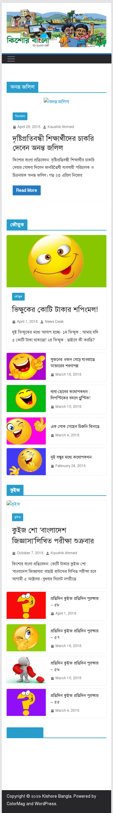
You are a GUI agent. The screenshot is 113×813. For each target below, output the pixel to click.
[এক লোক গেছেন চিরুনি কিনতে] (26, 431)
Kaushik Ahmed (61, 127)
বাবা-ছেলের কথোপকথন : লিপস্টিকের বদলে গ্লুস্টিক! (70, 395)
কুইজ (17, 517)
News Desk (54, 321)
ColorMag (16, 803)
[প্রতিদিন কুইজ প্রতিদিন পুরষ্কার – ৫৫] (26, 703)
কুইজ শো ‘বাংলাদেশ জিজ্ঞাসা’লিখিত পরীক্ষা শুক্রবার (53, 536)
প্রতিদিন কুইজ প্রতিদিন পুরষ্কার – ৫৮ (75, 601)
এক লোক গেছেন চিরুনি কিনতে (75, 426)
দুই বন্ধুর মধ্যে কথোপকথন (71, 457)
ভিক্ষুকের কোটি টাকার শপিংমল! (55, 309)
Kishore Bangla (56, 796)
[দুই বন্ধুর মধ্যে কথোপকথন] (26, 461)
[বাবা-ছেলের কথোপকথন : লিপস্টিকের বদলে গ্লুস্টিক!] (26, 399)
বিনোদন (20, 116)
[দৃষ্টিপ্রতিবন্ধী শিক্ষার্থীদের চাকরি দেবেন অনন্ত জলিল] (57, 102)
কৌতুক (18, 296)
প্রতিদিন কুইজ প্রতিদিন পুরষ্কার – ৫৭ (75, 634)
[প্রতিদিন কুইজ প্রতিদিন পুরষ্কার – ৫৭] (26, 638)
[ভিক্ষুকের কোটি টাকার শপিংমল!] (57, 261)
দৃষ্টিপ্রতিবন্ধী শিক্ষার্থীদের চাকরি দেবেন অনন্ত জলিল (53, 143)
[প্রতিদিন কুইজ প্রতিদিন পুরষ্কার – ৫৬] (26, 670)
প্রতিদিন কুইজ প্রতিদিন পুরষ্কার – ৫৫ (75, 698)
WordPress (45, 803)
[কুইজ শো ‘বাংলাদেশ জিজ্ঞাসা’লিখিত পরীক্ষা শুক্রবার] (57, 504)
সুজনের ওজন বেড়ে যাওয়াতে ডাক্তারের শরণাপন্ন (73, 362)
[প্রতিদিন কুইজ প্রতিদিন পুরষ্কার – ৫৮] (26, 606)
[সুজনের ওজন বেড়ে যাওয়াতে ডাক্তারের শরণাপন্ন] (26, 367)
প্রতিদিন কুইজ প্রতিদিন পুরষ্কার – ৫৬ (75, 666)
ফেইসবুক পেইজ (25, 733)
